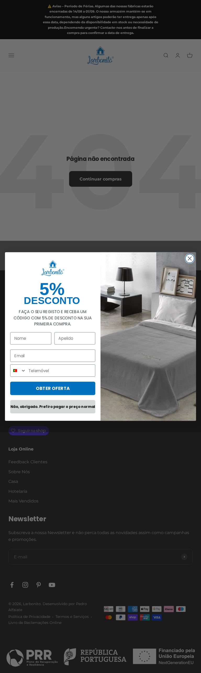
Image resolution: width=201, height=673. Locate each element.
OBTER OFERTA (53, 388)
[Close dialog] (189, 258)
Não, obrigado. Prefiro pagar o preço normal (52, 406)
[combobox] (18, 371)
